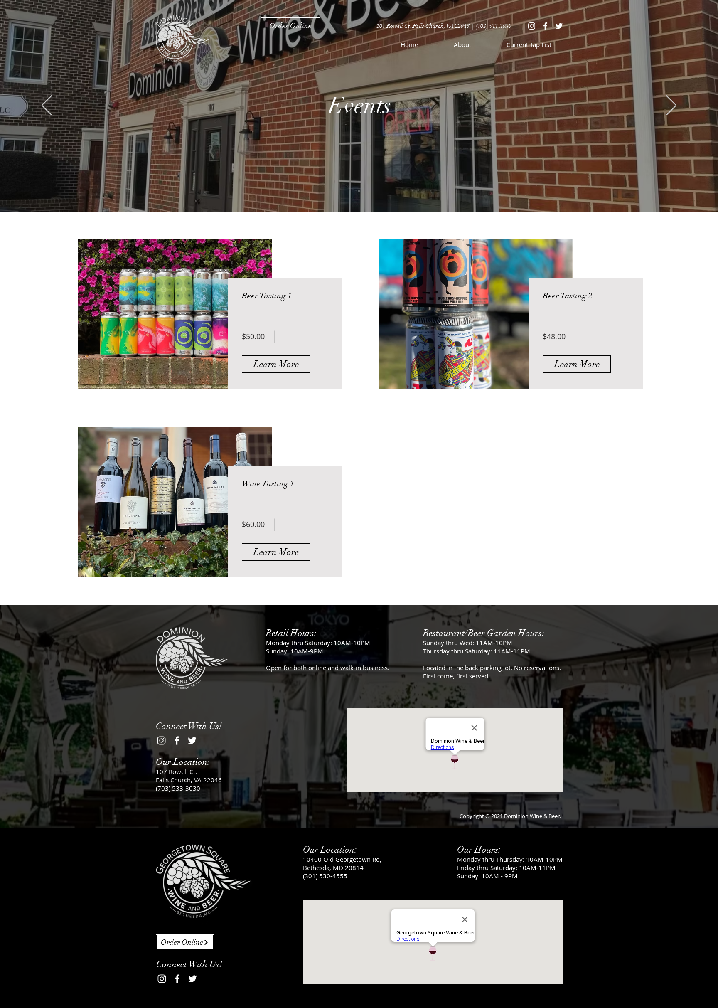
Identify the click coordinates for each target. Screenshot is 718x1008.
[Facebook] (545, 26)
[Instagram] (531, 26)
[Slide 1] (359, 191)
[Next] (671, 106)
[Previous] (47, 106)
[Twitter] (559, 26)
